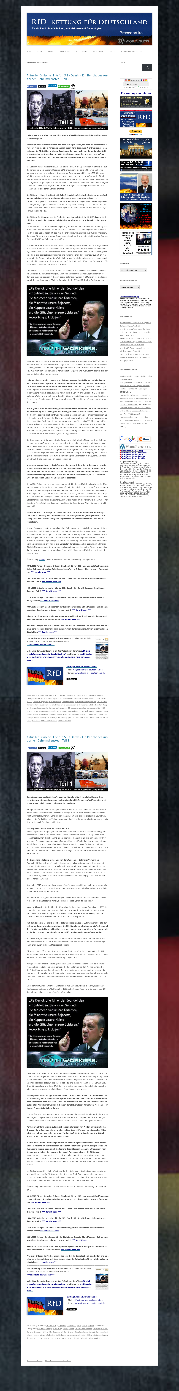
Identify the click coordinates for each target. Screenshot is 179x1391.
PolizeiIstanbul (53, 1335)
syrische (71, 717)
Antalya (49, 1329)
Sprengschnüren (33, 717)
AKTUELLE (41, 698)
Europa (89, 1329)
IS (77, 705)
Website (51, 52)
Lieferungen (60, 708)
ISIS (91, 705)
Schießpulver (91, 714)
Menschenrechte (93, 708)
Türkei (102, 717)
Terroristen (79, 717)
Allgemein (62, 695)
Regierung (52, 714)
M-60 (68, 708)
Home (29, 52)
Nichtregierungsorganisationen (69, 711)
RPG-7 (59, 714)
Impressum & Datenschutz (132, 52)
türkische (80, 1338)
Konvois (52, 708)
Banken (85, 698)
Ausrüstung (57, 1329)
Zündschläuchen (64, 720)
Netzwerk (42, 1335)
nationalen (52, 711)
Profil (39, 52)
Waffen (54, 720)
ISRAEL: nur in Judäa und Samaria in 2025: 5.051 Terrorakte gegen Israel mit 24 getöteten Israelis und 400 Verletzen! (136, 341)
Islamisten (98, 705)
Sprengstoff (44, 717)
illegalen (56, 1332)
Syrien (35, 1338)
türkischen (36, 720)
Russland (82, 1335)
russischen (67, 714)
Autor (112, 52)
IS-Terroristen (84, 705)
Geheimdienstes (68, 701)
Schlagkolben (102, 714)
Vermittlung (46, 720)
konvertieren (88, 1332)
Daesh (97, 698)
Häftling (45, 1332)
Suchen (122, 62)
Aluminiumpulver (52, 698)
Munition (43, 711)
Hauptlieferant (44, 705)
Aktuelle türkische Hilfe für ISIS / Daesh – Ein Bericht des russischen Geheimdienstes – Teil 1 (67, 738)
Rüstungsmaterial (78, 714)
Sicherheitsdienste (94, 1335)
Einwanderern (80, 1329)
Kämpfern (78, 1332)
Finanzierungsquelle (40, 701)
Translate (144, 87)
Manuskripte (98, 52)
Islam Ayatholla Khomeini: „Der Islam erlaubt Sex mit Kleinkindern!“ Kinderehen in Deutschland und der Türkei (136, 420)
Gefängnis (97, 1329)
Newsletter (65, 52)
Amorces (77, 698)
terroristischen (65, 1338)
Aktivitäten (41, 1329)
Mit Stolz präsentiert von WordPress (58, 1361)
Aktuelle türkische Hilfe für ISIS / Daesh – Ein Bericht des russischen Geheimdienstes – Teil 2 (67, 77)
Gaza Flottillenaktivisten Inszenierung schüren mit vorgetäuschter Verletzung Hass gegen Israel (135, 357)
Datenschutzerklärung (35, 1361)
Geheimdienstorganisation (85, 701)
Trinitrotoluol (94, 717)
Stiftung (64, 717)
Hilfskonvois (60, 705)
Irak (61, 1332)
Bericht (91, 698)
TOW (86, 717)
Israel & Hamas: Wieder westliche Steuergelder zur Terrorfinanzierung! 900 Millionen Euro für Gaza (135, 332)
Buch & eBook (81, 52)
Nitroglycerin (87, 711)
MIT (37, 711)
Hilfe (53, 705)
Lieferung (97, 1332)
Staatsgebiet (55, 717)
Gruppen (37, 1332)
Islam (79, 695)
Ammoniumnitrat (67, 698)
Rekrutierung (64, 1335)
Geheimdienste (55, 701)
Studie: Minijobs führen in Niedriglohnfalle (136, 376)
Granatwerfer (102, 701)
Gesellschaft (71, 695)
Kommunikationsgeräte (38, 708)
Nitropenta (97, 711)
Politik (84, 695)
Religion (91, 695)
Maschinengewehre (78, 708)
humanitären (71, 705)
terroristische (53, 1338)
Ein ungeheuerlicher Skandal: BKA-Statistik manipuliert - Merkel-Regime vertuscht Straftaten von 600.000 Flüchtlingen (136, 385)
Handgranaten (32, 705)
